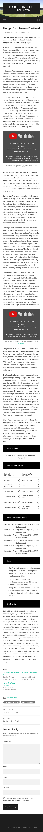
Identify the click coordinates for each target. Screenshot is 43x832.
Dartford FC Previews (21, 8)
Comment (7, 742)
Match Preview (12, 697)
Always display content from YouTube (23, 156)
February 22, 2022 (10, 32)
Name (5, 767)
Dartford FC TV (21, 343)
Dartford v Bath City (10, 711)
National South (28, 702)
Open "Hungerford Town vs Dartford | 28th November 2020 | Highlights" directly (23, 159)
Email (5, 777)
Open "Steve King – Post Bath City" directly (23, 336)
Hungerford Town (12, 702)
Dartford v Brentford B (11, 720)
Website (6, 788)
